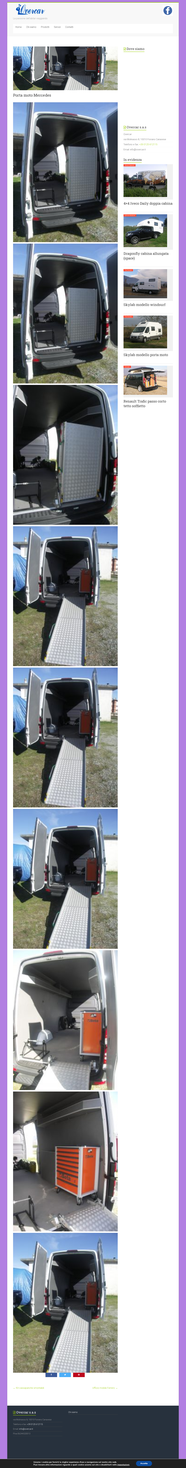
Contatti (69, 27)
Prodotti (45, 27)
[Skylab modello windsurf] (145, 269)
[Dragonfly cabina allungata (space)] (145, 214)
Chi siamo (31, 27)
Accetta (144, 1463)
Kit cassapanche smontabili (28, 1388)
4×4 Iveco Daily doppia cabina (148, 203)
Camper (127, 367)
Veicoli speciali (129, 165)
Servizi (57, 27)
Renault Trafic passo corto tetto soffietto (145, 403)
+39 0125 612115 (148, 144)
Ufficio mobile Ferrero (105, 1388)
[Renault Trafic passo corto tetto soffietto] (145, 365)
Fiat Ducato (128, 270)
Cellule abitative (130, 215)
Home (18, 27)
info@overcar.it (26, 1429)
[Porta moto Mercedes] (65, 47)
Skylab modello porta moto (146, 354)
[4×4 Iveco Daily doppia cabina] (145, 164)
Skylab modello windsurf (145, 304)
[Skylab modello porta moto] (145, 315)
